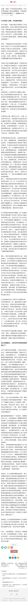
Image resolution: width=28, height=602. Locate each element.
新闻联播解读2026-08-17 (8, 582)
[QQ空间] (8, 547)
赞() (11, 15)
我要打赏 (14, 545)
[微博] (12, 547)
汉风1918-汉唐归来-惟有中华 (14, 2)
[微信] (2, 547)
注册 (17, 594)
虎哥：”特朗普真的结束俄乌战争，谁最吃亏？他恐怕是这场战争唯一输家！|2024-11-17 (21, 565)
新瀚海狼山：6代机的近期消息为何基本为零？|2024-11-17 (7, 564)
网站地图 (23, 598)
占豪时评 (20, 5)
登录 (11, 594)
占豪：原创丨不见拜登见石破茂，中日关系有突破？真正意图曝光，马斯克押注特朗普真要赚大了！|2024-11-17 (14, 11)
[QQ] (5, 547)
